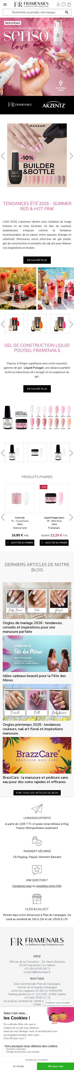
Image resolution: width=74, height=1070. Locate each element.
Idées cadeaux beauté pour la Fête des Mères (34, 678)
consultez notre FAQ (49, 886)
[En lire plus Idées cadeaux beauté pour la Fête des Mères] (37, 653)
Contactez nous (22, 886)
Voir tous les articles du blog (37, 792)
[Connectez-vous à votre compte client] (58, 4)
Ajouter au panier (22, 542)
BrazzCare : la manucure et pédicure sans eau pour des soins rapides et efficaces (35, 779)
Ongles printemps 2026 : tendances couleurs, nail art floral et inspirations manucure (33, 729)
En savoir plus (37, 260)
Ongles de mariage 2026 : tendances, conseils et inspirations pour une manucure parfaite (33, 627)
